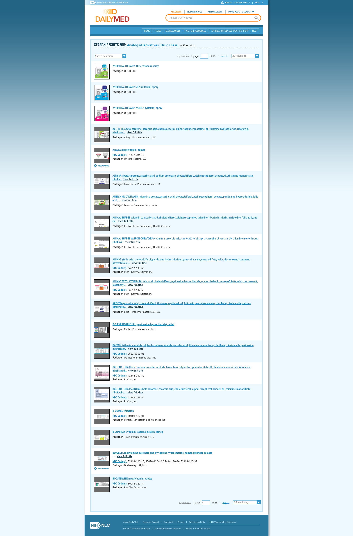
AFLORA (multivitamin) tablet (129, 150)
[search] (256, 18)
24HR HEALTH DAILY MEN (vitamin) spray (135, 87)
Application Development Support (229, 30)
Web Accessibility (197, 522)
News (158, 30)
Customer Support (151, 522)
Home (147, 30)
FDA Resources (172, 30)
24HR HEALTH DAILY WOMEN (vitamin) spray (137, 108)
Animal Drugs (215, 11)
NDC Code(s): (120, 155)
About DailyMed (130, 522)
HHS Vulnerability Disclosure (223, 522)
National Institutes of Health (136, 528)
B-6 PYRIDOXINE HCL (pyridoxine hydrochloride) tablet (143, 324)
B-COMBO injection (123, 411)
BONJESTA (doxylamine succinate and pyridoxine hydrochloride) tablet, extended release (162, 453)
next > (224, 56)
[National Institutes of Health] (93, 2)
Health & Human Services (198, 528)
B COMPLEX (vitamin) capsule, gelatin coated (138, 432)
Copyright (168, 522)
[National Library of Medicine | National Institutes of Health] (100, 525)
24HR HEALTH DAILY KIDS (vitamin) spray (136, 66)
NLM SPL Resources (196, 30)
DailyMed (112, 15)
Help (254, 30)
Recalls (259, 2)
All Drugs (176, 11)
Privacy (181, 522)
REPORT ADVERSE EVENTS (237, 2)
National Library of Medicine (112, 2)
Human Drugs (194, 11)
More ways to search (239, 11)
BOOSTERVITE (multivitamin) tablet (132, 478)
